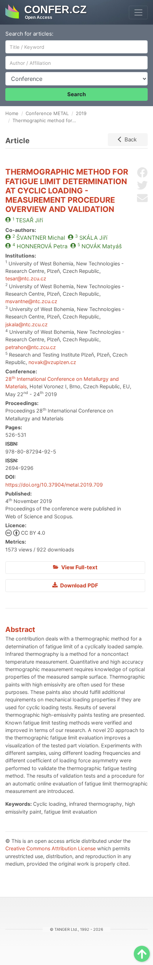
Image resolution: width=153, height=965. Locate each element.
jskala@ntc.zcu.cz (26, 324)
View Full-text (78, 567)
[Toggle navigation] (138, 12)
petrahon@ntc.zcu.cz (30, 347)
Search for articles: (29, 33)
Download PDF (78, 585)
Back (131, 139)
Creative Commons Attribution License (50, 848)
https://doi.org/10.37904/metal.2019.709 (54, 485)
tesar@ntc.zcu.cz (25, 278)
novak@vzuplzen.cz (52, 362)
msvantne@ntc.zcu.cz (31, 301)
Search (76, 94)
